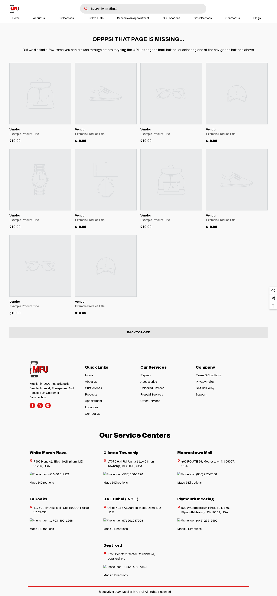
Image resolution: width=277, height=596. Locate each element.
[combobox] (148, 9)
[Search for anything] (143, 9)
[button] (273, 290)
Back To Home (138, 332)
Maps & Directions (42, 482)
